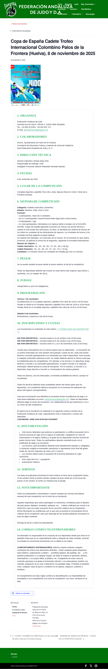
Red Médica (86, 9)
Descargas (90, 14)
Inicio (60, 4)
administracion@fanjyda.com (36, 130)
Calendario (76, 14)
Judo (76, 4)
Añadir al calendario (23, 593)
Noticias (68, 4)
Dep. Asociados (87, 4)
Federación (62, 14)
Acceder (14, 657)
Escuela (73, 9)
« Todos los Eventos (19, 24)
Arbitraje (61, 9)
